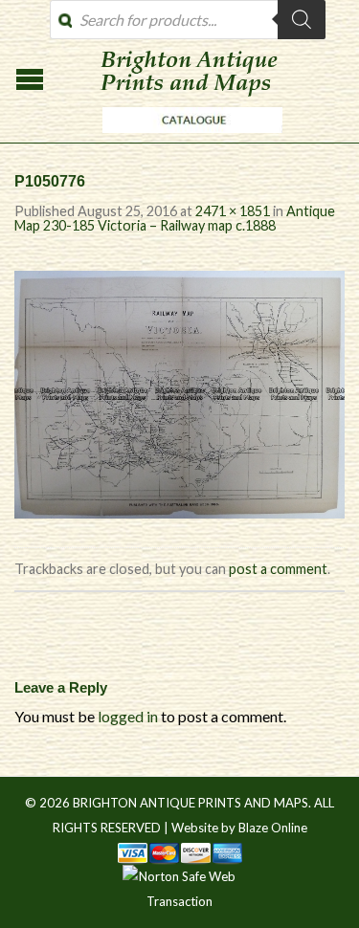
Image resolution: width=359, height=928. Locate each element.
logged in (128, 716)
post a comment (278, 569)
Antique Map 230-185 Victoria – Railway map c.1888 (174, 217)
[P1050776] (179, 392)
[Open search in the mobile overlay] (187, 19)
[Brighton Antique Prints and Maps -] (187, 138)
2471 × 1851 (232, 211)
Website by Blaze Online (239, 827)
